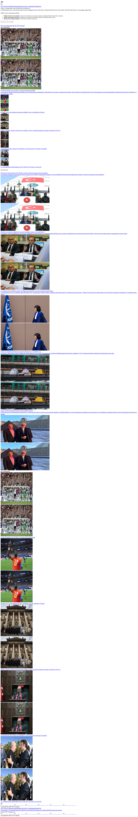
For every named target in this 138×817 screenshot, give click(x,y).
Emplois (17, 810)
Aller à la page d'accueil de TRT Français (13, 26)
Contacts (12, 810)
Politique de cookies (56, 810)
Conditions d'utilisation (27, 810)
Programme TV (5, 810)
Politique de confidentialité (42, 810)
